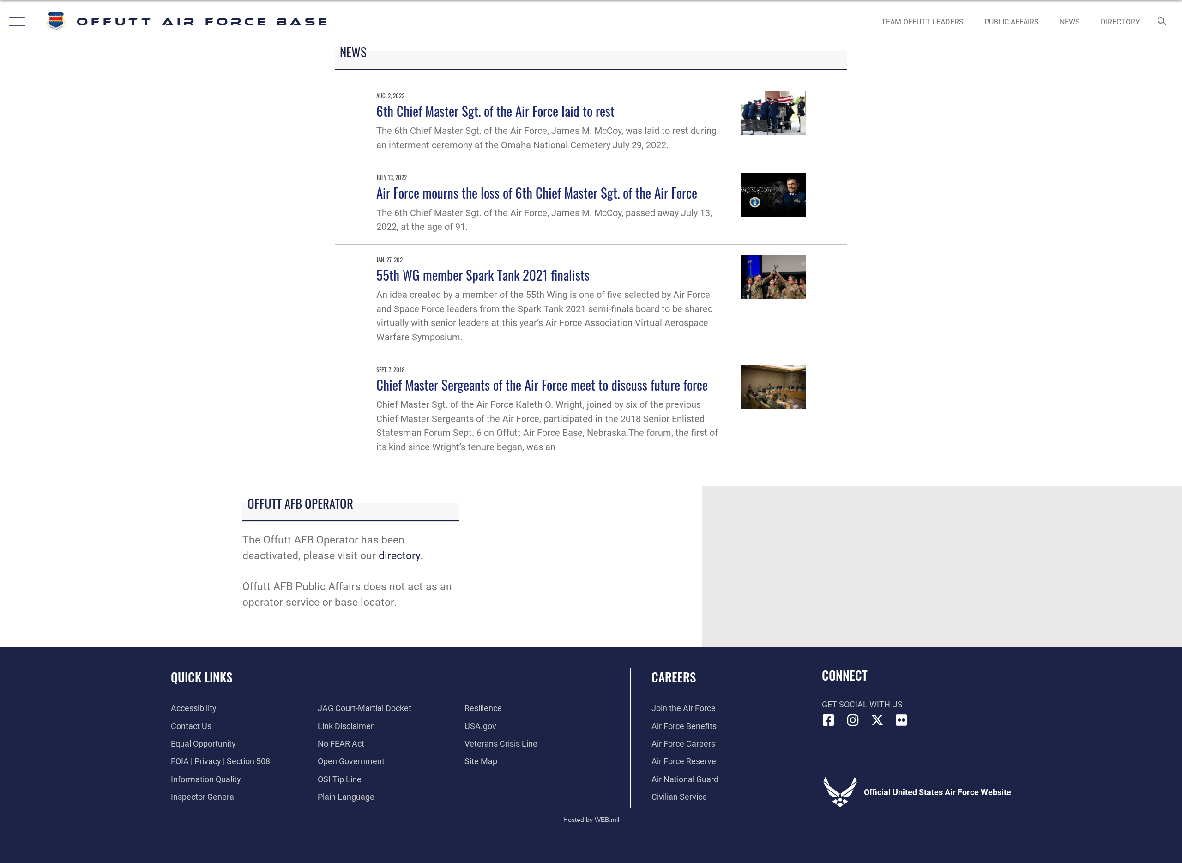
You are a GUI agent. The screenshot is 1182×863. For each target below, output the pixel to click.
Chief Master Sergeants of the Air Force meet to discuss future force (542, 384)
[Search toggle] (1162, 22)
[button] (15, 22)
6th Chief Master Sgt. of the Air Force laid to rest (495, 111)
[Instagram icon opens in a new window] (853, 720)
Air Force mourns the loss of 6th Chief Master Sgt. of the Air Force (536, 192)
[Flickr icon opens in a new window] (901, 720)
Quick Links (201, 677)
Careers (673, 677)
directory (399, 555)
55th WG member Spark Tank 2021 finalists (483, 274)
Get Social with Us (862, 704)
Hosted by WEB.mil (591, 819)
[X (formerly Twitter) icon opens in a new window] (877, 720)
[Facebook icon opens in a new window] (829, 720)
